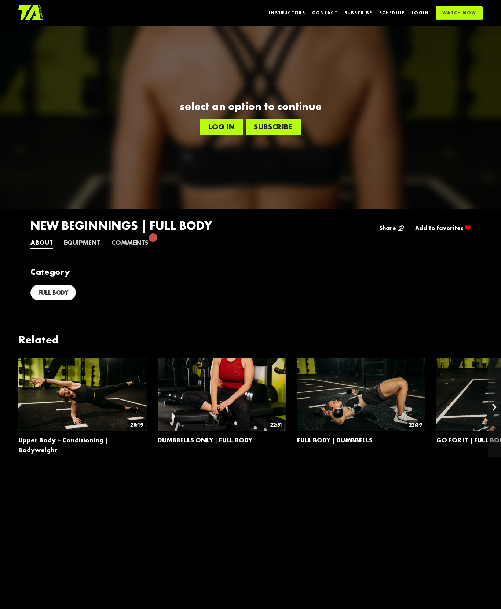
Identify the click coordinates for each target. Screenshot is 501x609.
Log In (221, 127)
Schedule (392, 13)
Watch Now (459, 13)
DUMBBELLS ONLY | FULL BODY (205, 440)
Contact (324, 13)
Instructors (287, 13)
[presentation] (494, 407)
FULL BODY (53, 292)
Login (420, 13)
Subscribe (358, 13)
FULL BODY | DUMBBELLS (335, 440)
